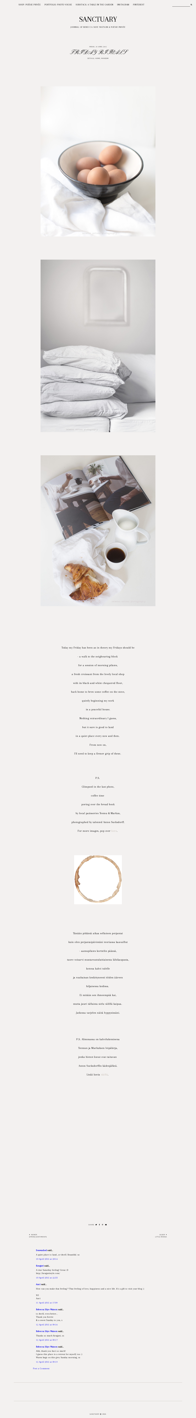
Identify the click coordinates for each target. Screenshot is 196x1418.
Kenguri (40, 1265)
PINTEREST (138, 4)
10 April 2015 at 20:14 (47, 1259)
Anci (38, 1284)
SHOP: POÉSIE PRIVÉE (30, 4)
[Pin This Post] (102, 1225)
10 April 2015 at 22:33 (47, 1277)
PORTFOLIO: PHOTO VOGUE (58, 4)
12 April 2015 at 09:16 (47, 1324)
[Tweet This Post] (96, 1225)
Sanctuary (98, 19)
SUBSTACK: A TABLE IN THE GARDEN (94, 4)
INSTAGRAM (123, 4)
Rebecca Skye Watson (47, 1309)
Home (97, 58)
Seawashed (41, 1250)
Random (105, 58)
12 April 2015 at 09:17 (47, 1340)
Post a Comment (41, 1368)
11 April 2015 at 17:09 (47, 1302)
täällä (104, 1074)
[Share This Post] (99, 1225)
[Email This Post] (106, 1225)
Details (90, 58)
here (114, 830)
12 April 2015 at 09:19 (47, 1362)
